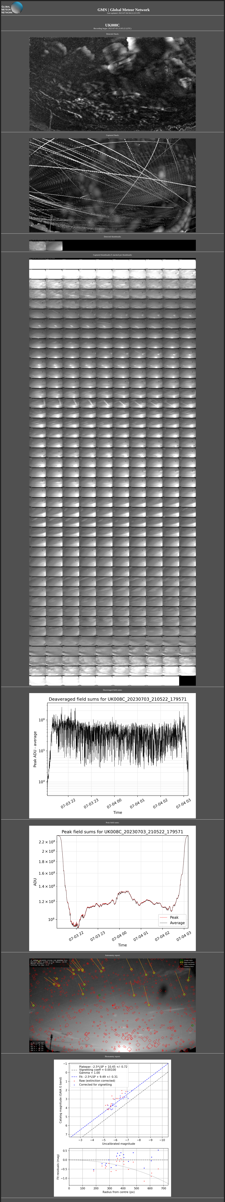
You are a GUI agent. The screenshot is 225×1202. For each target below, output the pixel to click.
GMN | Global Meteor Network (124, 10)
